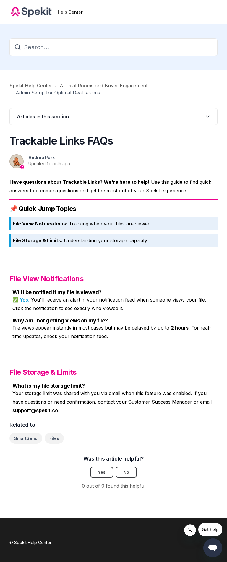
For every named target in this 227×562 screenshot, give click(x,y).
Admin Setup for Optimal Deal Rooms (58, 93)
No (126, 472)
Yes (102, 472)
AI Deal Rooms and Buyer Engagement (103, 86)
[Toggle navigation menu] (213, 12)
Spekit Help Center (30, 86)
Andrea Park (41, 157)
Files (54, 438)
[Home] (31, 12)
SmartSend (26, 438)
